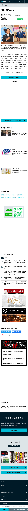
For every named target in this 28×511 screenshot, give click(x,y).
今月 (9, 257)
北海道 (2, 195)
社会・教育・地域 (21, 509)
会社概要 (3, 482)
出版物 (2, 485)
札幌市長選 (21, 197)
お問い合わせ (4, 499)
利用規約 (3, 496)
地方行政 (18, 5)
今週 (6, 257)
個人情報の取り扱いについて (7, 489)
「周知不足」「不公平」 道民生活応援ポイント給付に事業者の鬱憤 (19, 153)
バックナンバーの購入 (14, 468)
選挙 (14, 5)
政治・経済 (13, 509)
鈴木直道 (3, 197)
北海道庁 (8, 195)
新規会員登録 (14, 430)
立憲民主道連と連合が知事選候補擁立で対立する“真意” (19, 133)
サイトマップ (4, 503)
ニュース (4, 509)
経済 (23, 5)
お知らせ (3, 402)
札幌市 (13, 195)
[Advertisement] (14, 100)
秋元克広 (14, 197)
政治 (10, 5)
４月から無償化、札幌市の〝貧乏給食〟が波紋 (19, 171)
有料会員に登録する (14, 77)
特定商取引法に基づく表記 (7, 492)
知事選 (8, 197)
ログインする (14, 81)
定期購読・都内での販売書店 (14, 472)
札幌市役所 (19, 195)
